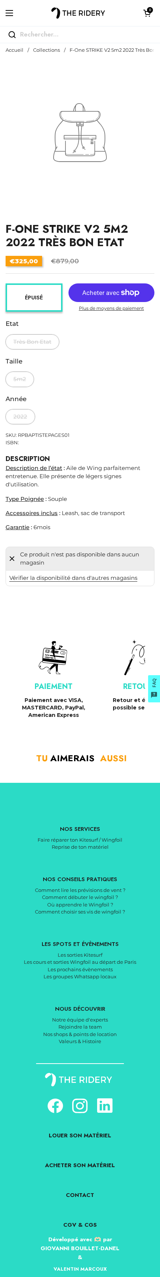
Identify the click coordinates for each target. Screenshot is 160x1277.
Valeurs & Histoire (80, 1041)
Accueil (14, 50)
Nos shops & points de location (80, 1034)
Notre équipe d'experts (80, 1020)
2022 (20, 416)
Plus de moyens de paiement (111, 308)
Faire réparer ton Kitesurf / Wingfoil (80, 840)
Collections (46, 50)
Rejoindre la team (80, 1027)
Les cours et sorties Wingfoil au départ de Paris (80, 962)
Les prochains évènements (80, 969)
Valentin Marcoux (80, 1269)
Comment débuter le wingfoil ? (80, 897)
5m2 (19, 379)
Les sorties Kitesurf (80, 955)
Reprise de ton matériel (80, 847)
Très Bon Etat (32, 342)
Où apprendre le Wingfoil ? (80, 905)
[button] (147, 13)
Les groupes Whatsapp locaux (80, 976)
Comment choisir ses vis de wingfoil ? (80, 912)
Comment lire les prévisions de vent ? (80, 890)
